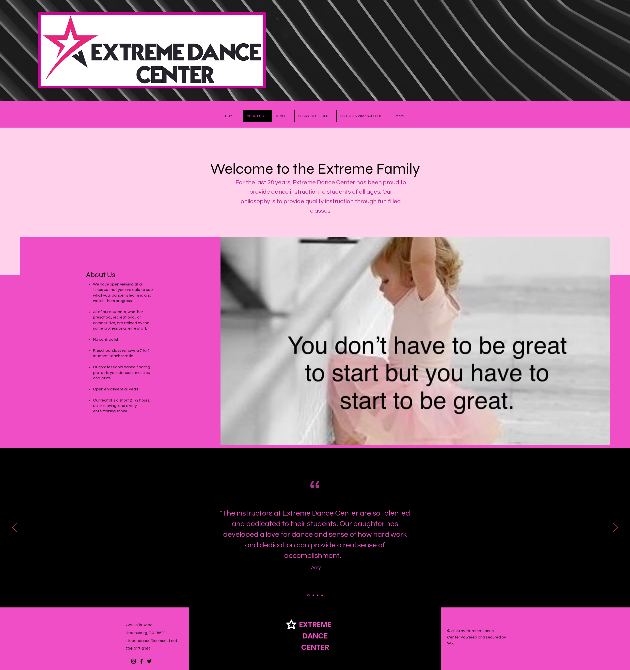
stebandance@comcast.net (151, 641)
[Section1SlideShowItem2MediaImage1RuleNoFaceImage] (313, 595)
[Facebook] (141, 661)
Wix (450, 643)
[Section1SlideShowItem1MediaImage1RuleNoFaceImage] (308, 595)
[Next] (615, 527)
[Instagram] (133, 661)
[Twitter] (149, 661)
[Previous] (14, 527)
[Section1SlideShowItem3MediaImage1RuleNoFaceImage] (317, 595)
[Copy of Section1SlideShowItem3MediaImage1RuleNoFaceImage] (322, 595)
